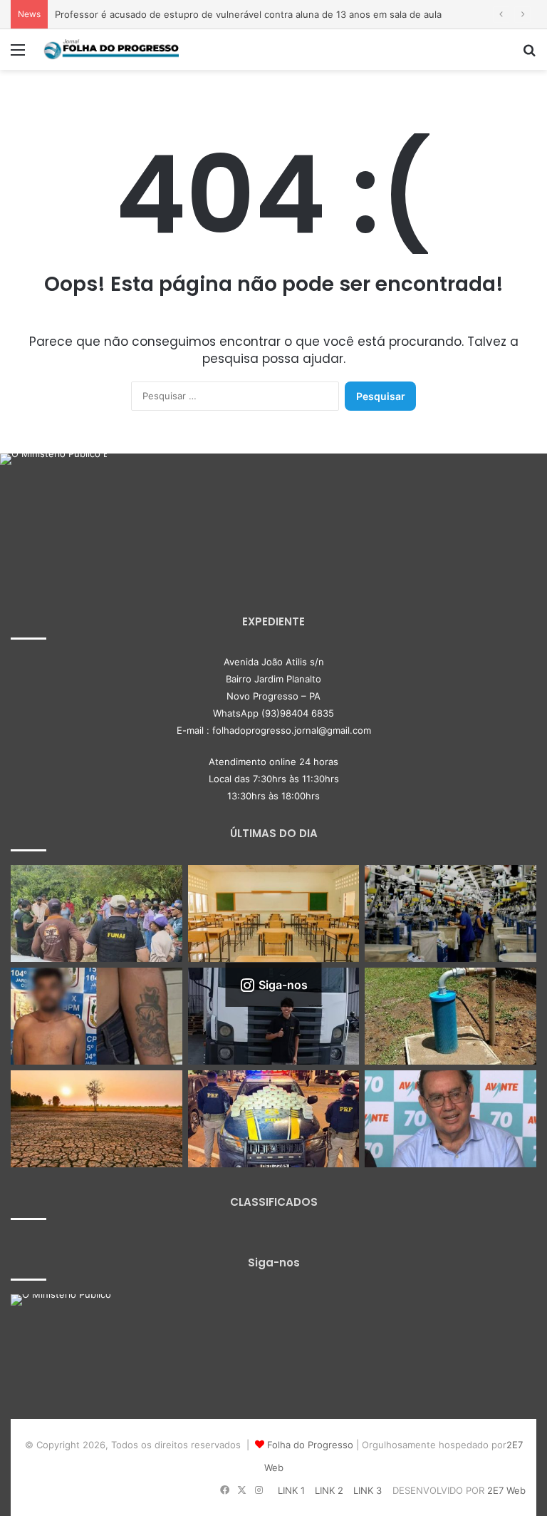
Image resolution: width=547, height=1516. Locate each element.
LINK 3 (367, 1490)
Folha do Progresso (310, 1444)
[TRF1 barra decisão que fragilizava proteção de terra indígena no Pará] (96, 913)
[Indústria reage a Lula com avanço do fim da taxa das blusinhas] (450, 913)
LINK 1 (291, 1490)
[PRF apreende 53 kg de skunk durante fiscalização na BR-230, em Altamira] (274, 1118)
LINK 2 (329, 1490)
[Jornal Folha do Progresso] (111, 49)
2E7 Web (506, 1490)
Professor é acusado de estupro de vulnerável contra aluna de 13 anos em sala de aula (248, 14)
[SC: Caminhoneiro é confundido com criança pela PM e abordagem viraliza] (274, 1016)
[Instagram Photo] (53, 507)
